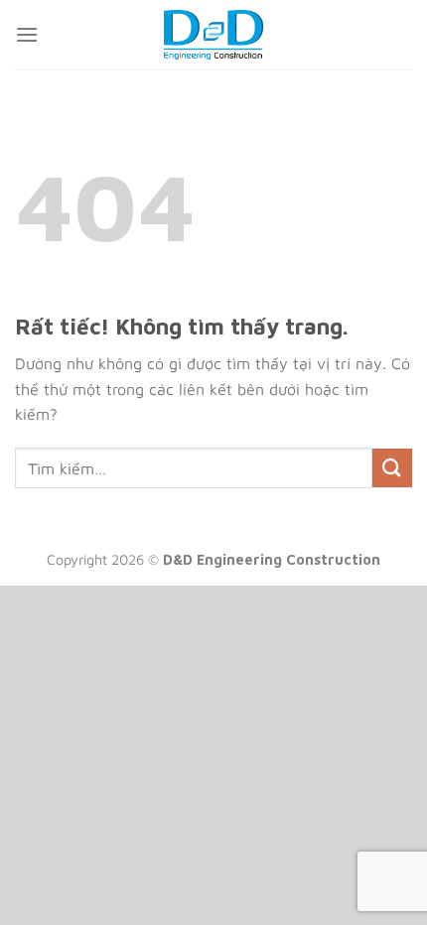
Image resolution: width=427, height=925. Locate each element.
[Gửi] (392, 468)
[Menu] (27, 34)
